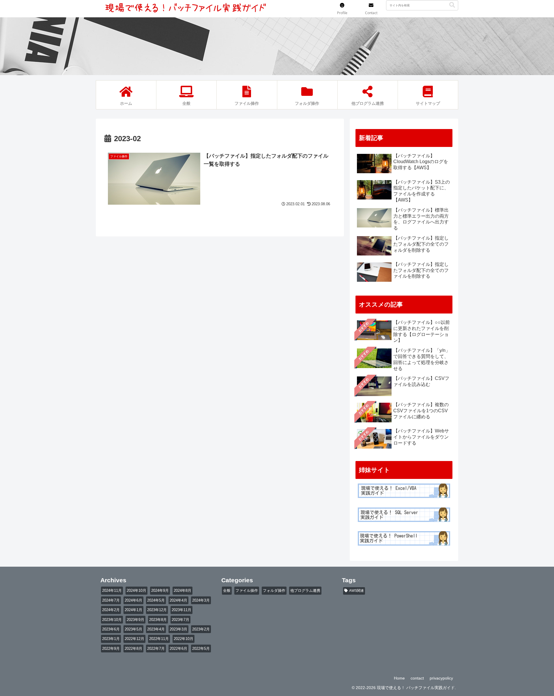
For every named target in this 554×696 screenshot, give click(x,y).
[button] (452, 5)
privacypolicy (441, 678)
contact (417, 678)
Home (399, 678)
